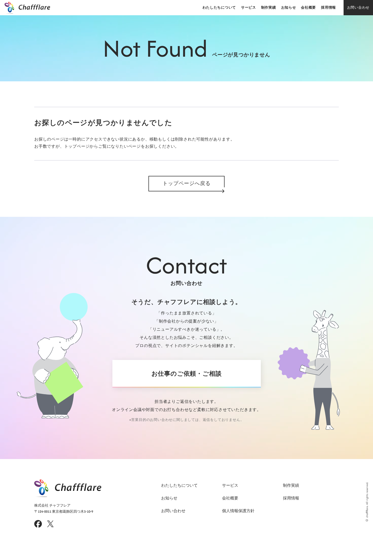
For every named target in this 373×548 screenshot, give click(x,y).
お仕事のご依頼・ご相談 (186, 374)
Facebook (38, 524)
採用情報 (328, 7)
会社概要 (308, 7)
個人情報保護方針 (238, 510)
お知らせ (288, 7)
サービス (248, 7)
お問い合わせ (358, 7)
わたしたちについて (219, 7)
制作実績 (268, 7)
